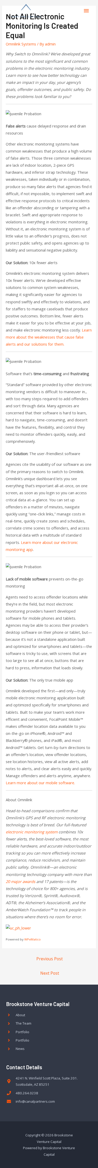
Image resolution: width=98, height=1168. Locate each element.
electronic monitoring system (31, 831)
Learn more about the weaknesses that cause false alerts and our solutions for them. (49, 337)
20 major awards (20, 881)
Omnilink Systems (21, 44)
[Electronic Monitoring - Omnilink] (18, 927)
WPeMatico (32, 939)
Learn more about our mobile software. (40, 782)
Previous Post (49, 959)
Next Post (49, 973)
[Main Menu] (86, 11)
